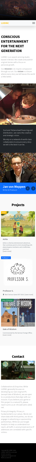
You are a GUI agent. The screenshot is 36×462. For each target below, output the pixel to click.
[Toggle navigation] (33, 22)
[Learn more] (7, 251)
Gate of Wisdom (9, 329)
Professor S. (8, 291)
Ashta (5, 239)
